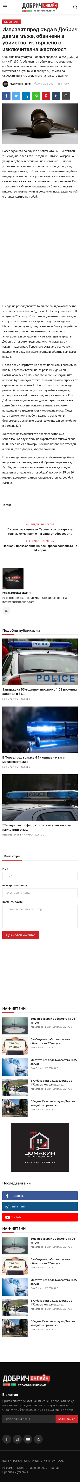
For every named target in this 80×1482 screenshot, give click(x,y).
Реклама (7, 1468)
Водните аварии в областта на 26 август (52, 1020)
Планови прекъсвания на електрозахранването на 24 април (40, 548)
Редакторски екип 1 (16, 592)
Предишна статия (42, 524)
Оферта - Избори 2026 (32, 1468)
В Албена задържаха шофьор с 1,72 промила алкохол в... (51, 1082)
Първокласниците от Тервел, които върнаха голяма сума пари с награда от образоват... (40, 531)
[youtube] (27, 1439)
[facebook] (6, 1439)
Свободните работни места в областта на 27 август (50, 1041)
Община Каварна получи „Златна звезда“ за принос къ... (52, 1103)
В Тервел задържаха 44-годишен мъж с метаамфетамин (33, 759)
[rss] (38, 1439)
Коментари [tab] (12, 856)
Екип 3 (5, 698)
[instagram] (17, 1439)
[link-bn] (40, 1147)
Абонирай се (66, 1419)
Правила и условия (15, 1472)
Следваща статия (37, 541)
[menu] (5, 7)
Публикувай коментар (21, 935)
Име (5, 869)
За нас (55, 1468)
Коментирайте (12, 902)
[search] (75, 7)
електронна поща (14, 885)
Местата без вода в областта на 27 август (53, 1061)
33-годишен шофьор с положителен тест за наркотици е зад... (36, 827)
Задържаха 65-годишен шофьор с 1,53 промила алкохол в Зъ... (39, 691)
